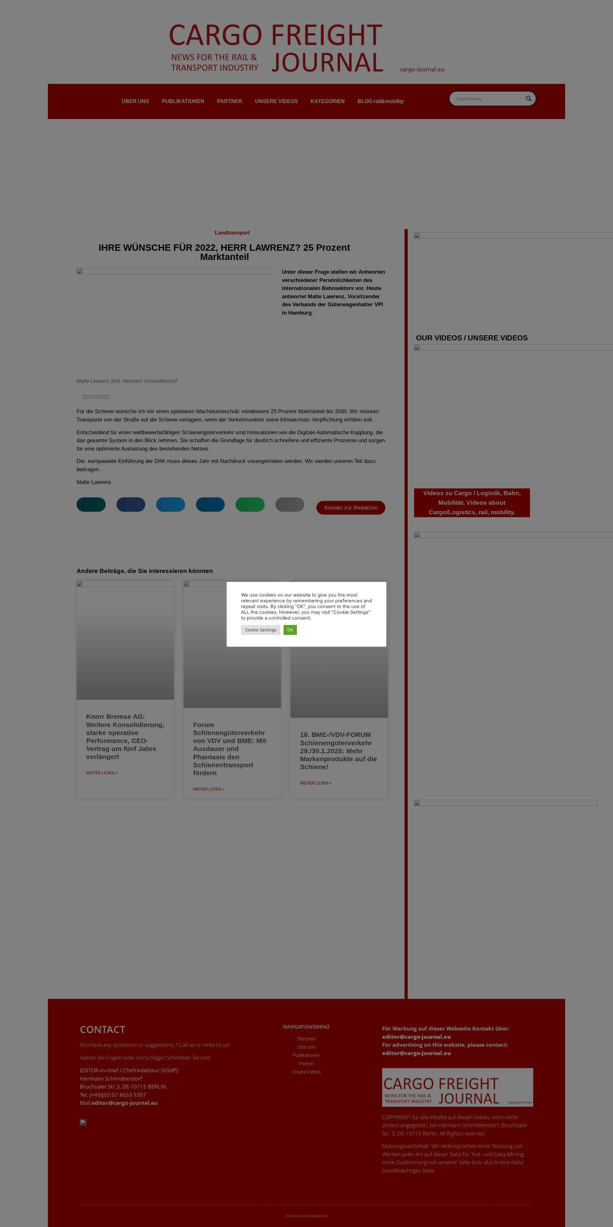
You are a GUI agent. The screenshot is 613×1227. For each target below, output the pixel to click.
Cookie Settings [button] (260, 629)
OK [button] (290, 629)
